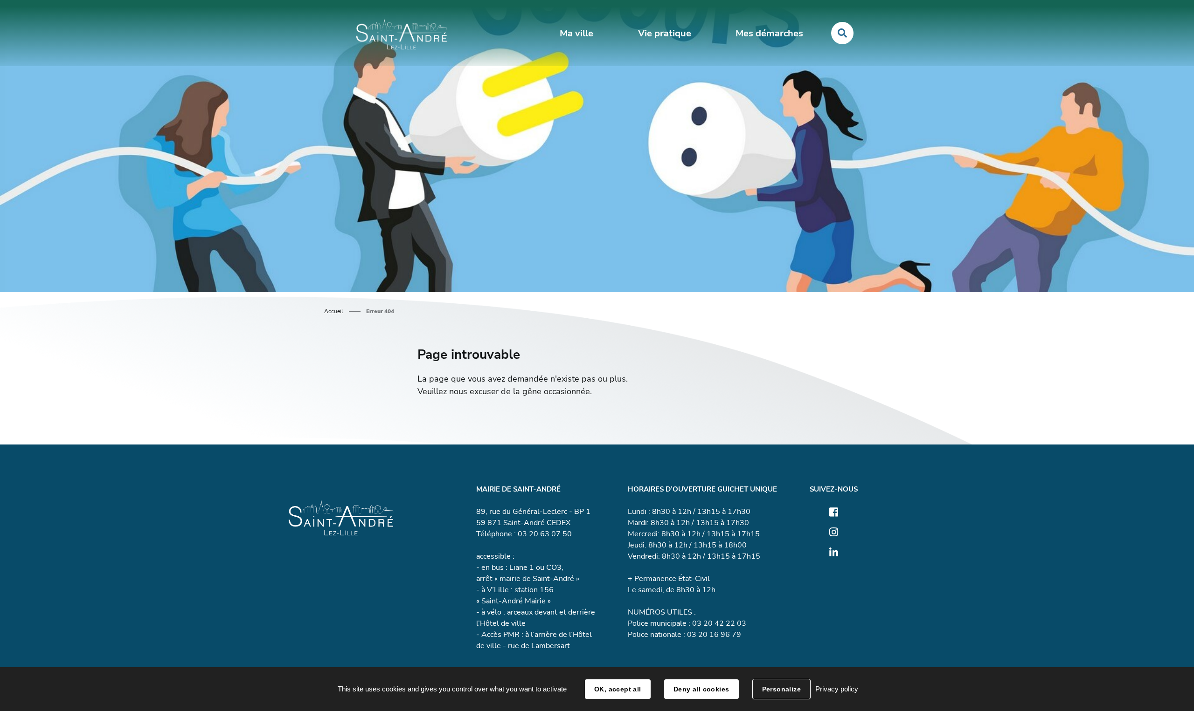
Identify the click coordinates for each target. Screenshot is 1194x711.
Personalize (781, 689)
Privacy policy (836, 689)
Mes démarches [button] (769, 33)
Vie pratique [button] (664, 33)
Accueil (333, 311)
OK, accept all (617, 689)
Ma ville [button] (576, 33)
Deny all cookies (701, 689)
